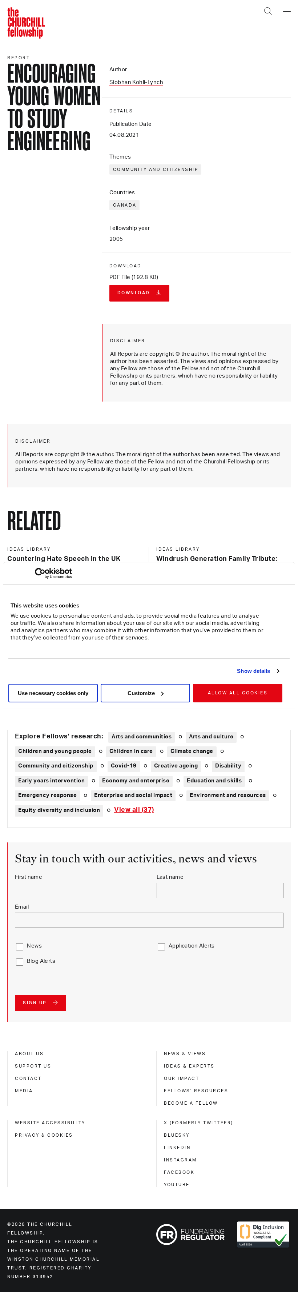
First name (28, 877)
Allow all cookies (238, 693)
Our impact (181, 1078)
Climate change (191, 751)
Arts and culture (211, 736)
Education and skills (214, 780)
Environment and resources (228, 795)
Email (22, 907)
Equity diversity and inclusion (59, 810)
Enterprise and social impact (133, 795)
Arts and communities (142, 736)
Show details (253, 671)
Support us (33, 1066)
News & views (185, 1054)
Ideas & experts (189, 1066)
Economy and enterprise (135, 780)
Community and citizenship (156, 169)
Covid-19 (124, 766)
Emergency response (47, 795)
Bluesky (177, 1135)
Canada (125, 205)
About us (29, 1054)
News (34, 946)
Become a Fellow (191, 1103)
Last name (170, 877)
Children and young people (55, 751)
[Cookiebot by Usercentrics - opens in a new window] (40, 573)
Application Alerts (192, 946)
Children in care (131, 751)
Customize (141, 693)
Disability (228, 766)
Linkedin (177, 1147)
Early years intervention (51, 780)
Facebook (179, 1172)
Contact (28, 1078)
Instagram (180, 1160)
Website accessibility (50, 1123)
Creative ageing (176, 766)
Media (24, 1091)
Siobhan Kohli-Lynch (136, 82)
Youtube (177, 1185)
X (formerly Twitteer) (198, 1123)
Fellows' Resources (196, 1091)
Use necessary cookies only (53, 693)
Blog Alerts (41, 961)
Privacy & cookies (44, 1135)
